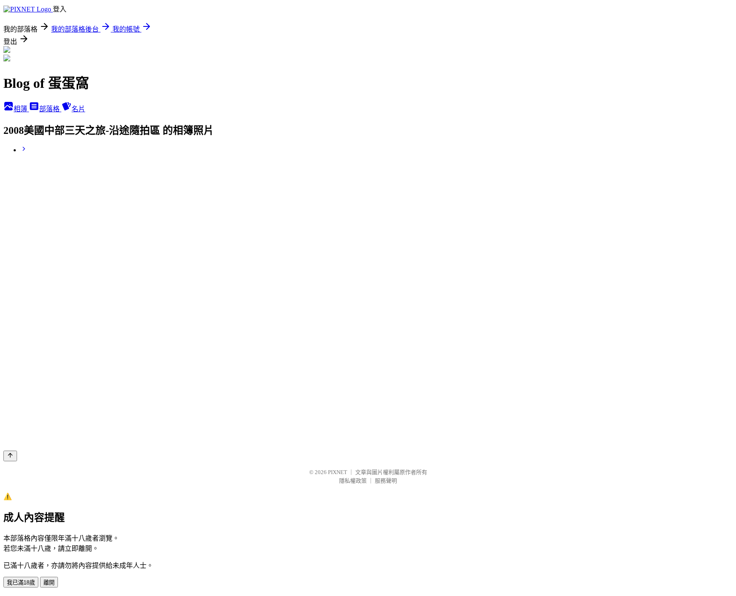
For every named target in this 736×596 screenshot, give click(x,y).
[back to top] (10, 456)
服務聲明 (386, 480)
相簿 (21, 109)
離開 (49, 582)
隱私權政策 (353, 480)
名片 (78, 109)
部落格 (50, 109)
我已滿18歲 (21, 582)
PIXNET (337, 472)
